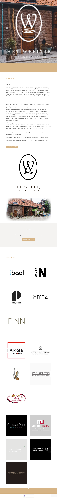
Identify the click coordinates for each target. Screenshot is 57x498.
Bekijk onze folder (12, 146)
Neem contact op (28, 239)
